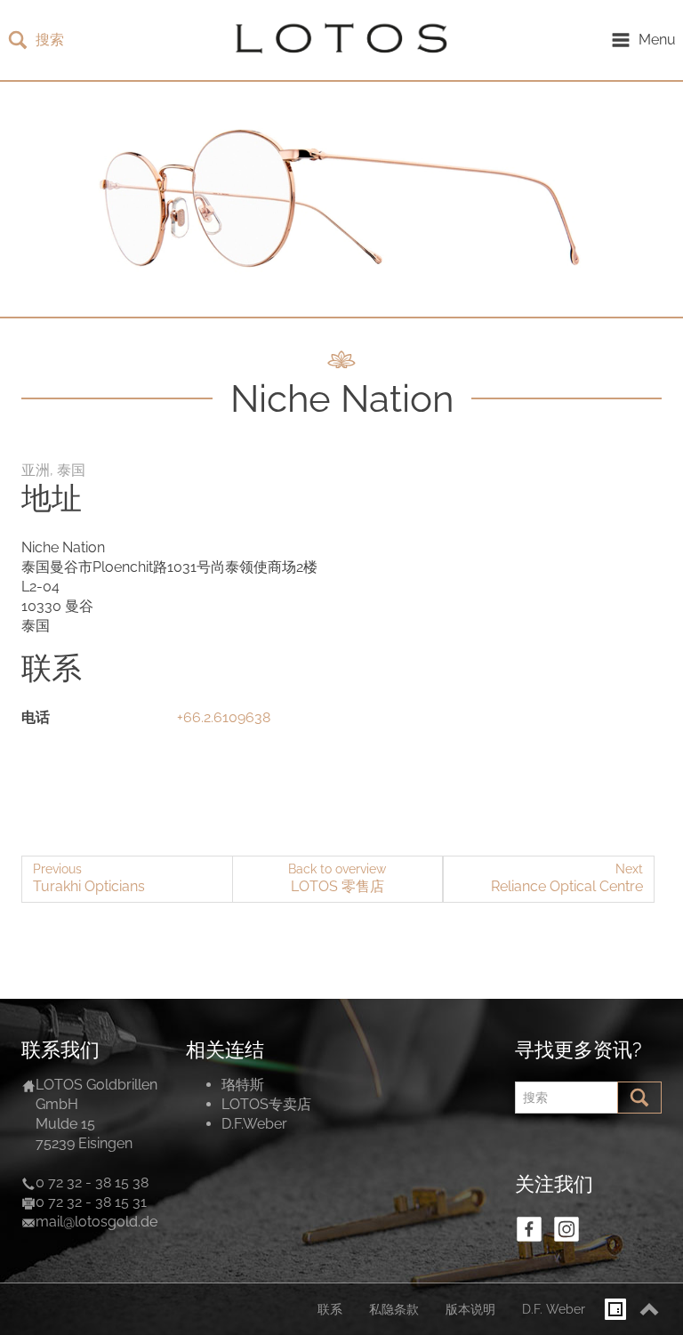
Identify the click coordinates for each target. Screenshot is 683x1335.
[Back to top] (649, 1309)
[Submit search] (639, 1098)
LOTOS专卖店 (266, 1104)
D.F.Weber (254, 1123)
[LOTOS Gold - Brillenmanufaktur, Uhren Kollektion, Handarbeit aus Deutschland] (337, 40)
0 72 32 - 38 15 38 (92, 1182)
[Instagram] (566, 1229)
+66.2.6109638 (223, 717)
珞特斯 (242, 1084)
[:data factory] (615, 1309)
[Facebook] (529, 1229)
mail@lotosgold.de (96, 1221)
